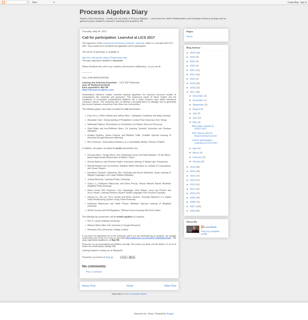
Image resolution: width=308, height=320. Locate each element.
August (196, 109)
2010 (193, 193)
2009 (193, 197)
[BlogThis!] (124, 257)
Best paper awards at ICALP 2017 (203, 127)
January (197, 161)
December (198, 96)
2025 (193, 57)
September (199, 104)
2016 (193, 167)
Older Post (170, 285)
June (195, 118)
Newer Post (88, 285)
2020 (193, 79)
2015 (193, 171)
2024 (193, 61)
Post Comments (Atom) (136, 294)
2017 (193, 92)
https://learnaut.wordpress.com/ (98, 90)
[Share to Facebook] (130, 257)
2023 (193, 65)
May (195, 122)
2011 (192, 189)
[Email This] (121, 257)
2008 (193, 202)
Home (129, 285)
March (196, 152)
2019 (193, 83)
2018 (193, 87)
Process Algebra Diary (114, 11)
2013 (193, 180)
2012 (193, 184)
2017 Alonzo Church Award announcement (204, 134)
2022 (193, 70)
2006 (193, 210)
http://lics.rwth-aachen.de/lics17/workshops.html (104, 57)
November (198, 100)
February (198, 157)
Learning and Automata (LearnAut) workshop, (124, 43)
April (195, 148)
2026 (193, 52)
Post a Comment (94, 272)
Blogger (170, 313)
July (195, 113)
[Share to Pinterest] (133, 257)
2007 (193, 206)
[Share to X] (127, 257)
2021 (193, 74)
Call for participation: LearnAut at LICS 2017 (205, 141)
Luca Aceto (210, 227)
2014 (193, 175)
